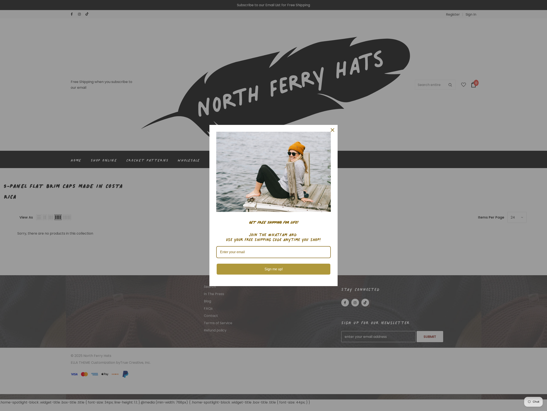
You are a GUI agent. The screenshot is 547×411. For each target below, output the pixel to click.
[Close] (332, 130)
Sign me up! (274, 269)
